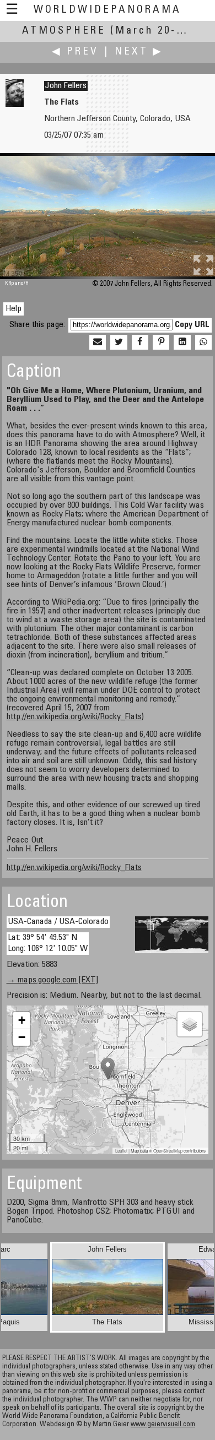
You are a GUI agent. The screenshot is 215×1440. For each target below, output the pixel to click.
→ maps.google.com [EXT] (52, 980)
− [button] (21, 1037)
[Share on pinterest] (161, 342)
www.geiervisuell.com (163, 1424)
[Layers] (190, 1024)
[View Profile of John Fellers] (15, 104)
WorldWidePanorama (107, 10)
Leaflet (121, 1151)
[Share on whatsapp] (203, 342)
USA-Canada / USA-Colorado (58, 921)
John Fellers (66, 85)
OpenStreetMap (167, 1151)
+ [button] (21, 1020)
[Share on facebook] (140, 342)
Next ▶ (139, 52)
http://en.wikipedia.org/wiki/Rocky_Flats (74, 717)
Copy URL (192, 324)
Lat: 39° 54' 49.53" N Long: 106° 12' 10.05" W (48, 943)
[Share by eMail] (98, 342)
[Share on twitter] (118, 342)
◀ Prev (75, 52)
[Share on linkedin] (182, 342)
